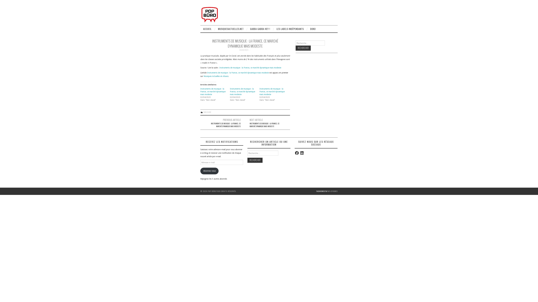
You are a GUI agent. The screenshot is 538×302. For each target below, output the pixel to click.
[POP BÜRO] (209, 14)
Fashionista (321, 191)
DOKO (313, 29)
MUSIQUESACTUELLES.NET (231, 29)
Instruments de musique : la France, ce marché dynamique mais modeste (250, 68)
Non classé (207, 112)
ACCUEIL (207, 29)
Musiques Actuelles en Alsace (216, 76)
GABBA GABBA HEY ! (260, 29)
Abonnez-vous (209, 171)
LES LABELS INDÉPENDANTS (290, 29)
